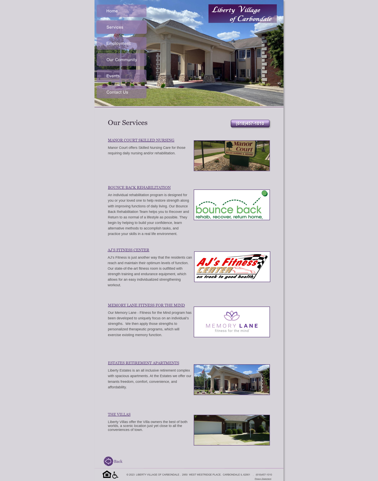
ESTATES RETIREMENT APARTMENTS (143, 363)
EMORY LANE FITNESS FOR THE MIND (148, 305)
